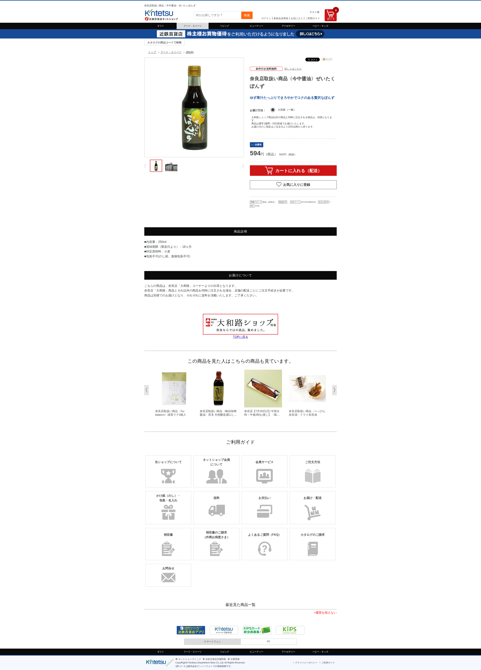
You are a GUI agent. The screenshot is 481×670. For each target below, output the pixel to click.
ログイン (266, 18)
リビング (224, 26)
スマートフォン (212, 641)
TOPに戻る (240, 336)
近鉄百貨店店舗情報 (216, 659)
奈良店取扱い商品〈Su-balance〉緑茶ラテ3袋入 (170, 412)
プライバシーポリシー (306, 662)
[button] (146, 390)
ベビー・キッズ (320, 26)
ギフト (160, 26)
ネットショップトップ (189, 659)
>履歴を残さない (325, 612)
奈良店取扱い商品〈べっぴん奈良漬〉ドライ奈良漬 (307, 412)
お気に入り (297, 18)
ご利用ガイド (312, 18)
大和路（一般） (287, 109)
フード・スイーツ (193, 26)
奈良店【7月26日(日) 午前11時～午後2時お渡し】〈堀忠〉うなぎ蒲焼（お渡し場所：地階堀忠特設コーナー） (262, 413)
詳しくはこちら (293, 68)
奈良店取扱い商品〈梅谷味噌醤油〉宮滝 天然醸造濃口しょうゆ (218, 413)
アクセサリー (288, 26)
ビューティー (256, 26)
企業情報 (235, 659)
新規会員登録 (281, 18)
